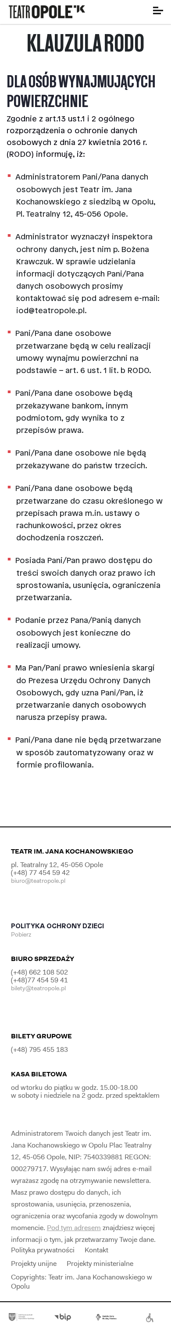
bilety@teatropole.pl (38, 988)
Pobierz (21, 934)
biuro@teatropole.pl (38, 881)
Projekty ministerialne (100, 1263)
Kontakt (96, 1250)
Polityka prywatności (43, 1250)
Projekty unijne (34, 1263)
